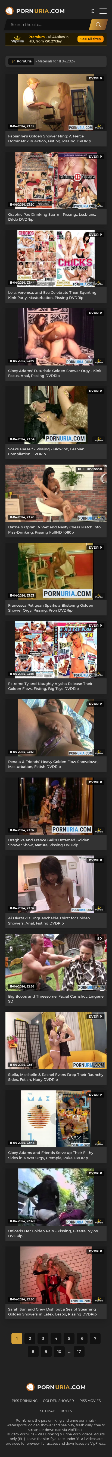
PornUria (24, 61)
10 (59, 1351)
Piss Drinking (25, 1401)
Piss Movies (90, 1401)
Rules (66, 1411)
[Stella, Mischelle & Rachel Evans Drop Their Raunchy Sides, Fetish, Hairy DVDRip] (56, 1040)
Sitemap (47, 1411)
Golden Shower (58, 1401)
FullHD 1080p (90, 469)
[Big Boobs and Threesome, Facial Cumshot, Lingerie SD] (56, 962)
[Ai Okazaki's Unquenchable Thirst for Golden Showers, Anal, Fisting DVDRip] (56, 884)
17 (79, 1351)
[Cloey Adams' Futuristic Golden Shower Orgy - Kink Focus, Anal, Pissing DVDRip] (56, 336)
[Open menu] (103, 11)
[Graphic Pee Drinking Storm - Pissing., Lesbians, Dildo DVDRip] (56, 180)
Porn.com (40, 11)
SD (99, 938)
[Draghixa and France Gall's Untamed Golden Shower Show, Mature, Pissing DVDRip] (56, 806)
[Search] (98, 24)
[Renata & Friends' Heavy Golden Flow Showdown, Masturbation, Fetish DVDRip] (56, 727)
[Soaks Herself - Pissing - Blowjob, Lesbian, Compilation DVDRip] (56, 415)
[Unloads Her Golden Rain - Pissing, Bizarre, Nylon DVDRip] (56, 1197)
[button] (92, 11)
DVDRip (95, 78)
